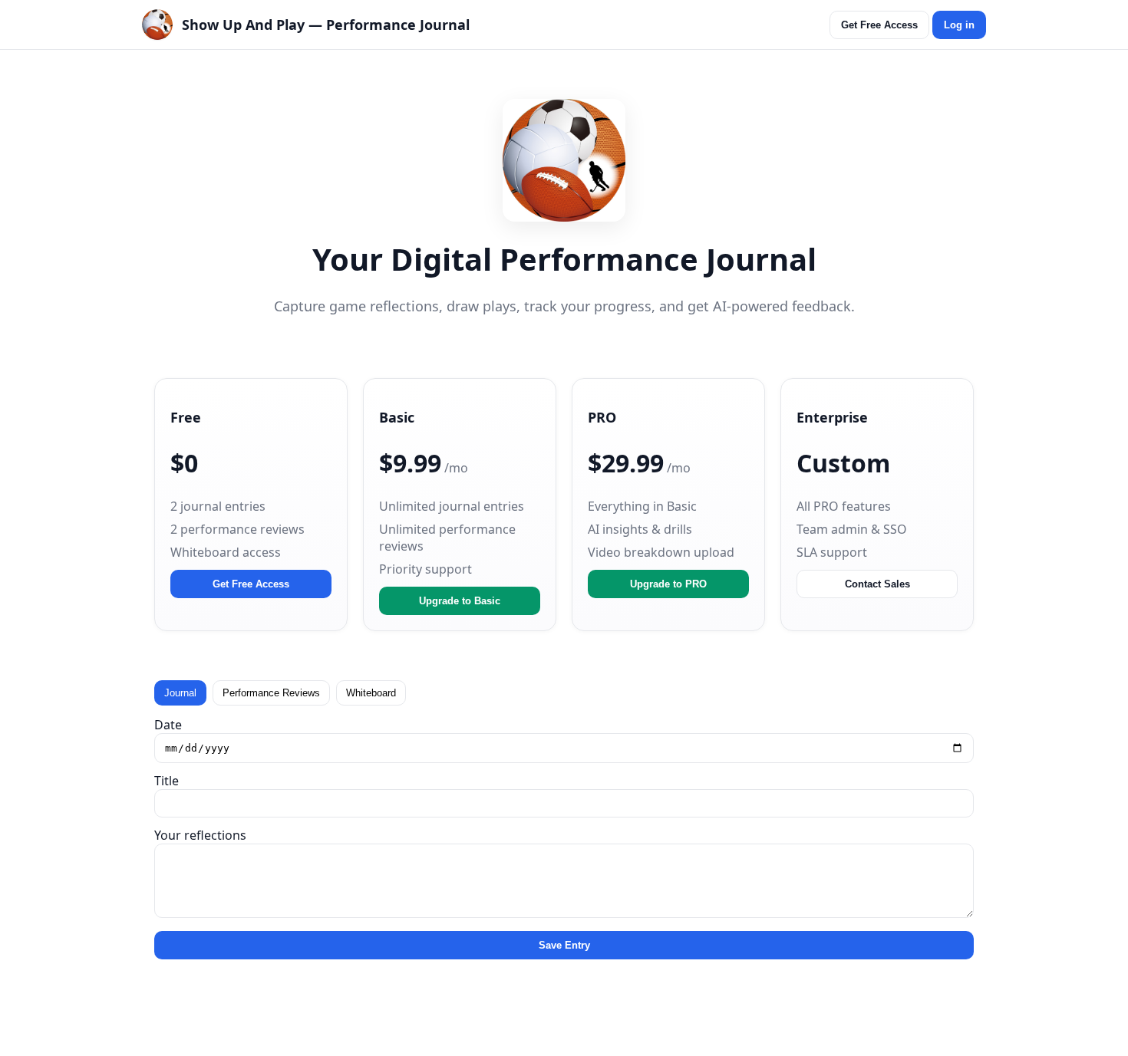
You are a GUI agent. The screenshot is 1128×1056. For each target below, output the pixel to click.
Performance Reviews (271, 693)
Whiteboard (371, 693)
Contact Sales (877, 584)
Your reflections (200, 835)
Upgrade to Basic (459, 601)
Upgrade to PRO (668, 584)
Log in (959, 25)
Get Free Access (879, 25)
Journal (180, 693)
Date (168, 724)
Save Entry (564, 945)
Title (166, 780)
